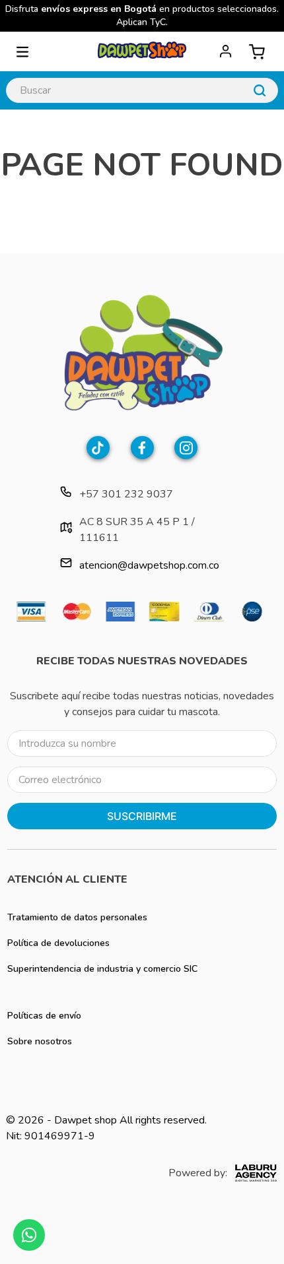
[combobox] (142, 90)
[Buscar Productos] (260, 90)
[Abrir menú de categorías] (22, 51)
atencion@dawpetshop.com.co (149, 565)
